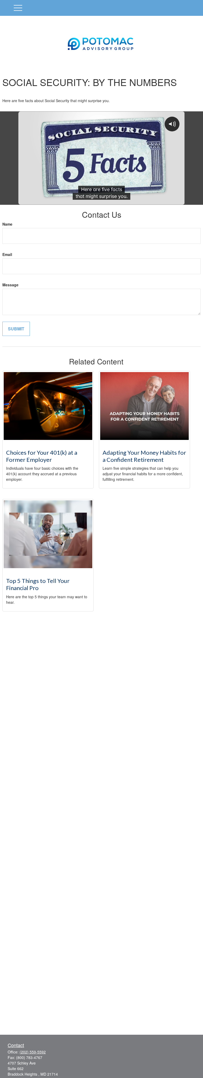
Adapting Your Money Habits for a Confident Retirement (144, 456)
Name (7, 224)
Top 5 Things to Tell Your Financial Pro (38, 584)
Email (7, 254)
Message (10, 284)
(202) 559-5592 (33, 1052)
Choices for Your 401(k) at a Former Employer (41, 456)
